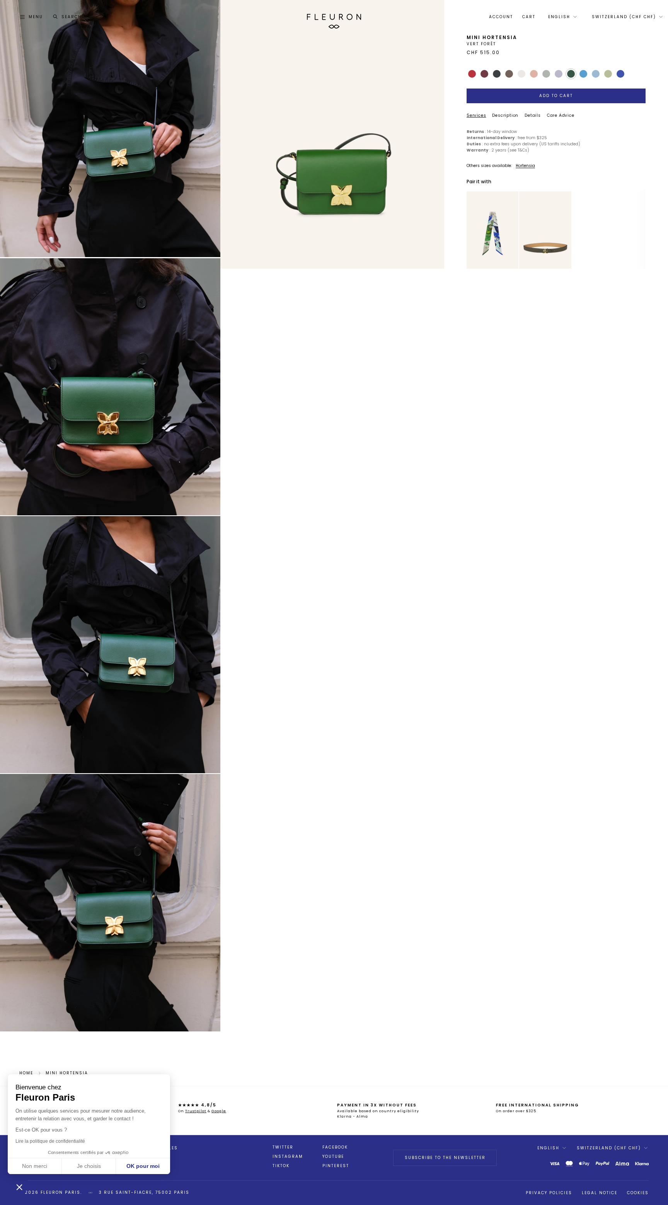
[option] (493, 230)
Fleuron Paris (60, 1192)
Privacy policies (549, 1193)
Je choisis (89, 1166)
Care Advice (560, 115)
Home (26, 1073)
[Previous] (472, 230)
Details (533, 115)
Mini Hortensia (67, 1073)
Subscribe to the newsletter (445, 1158)
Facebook (335, 1147)
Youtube (333, 1156)
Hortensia (525, 166)
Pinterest (335, 1166)
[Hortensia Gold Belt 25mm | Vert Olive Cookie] (545, 230)
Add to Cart (556, 96)
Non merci (34, 1166)
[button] (19, 1187)
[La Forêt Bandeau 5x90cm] (492, 230)
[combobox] (562, 17)
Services (476, 115)
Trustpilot (195, 1111)
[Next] (513, 230)
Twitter (283, 1147)
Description (505, 115)
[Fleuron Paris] (334, 17)
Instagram (288, 1156)
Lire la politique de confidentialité (50, 1141)
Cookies (638, 1193)
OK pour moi (143, 1166)
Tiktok (281, 1166)
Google (218, 1111)
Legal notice (599, 1193)
